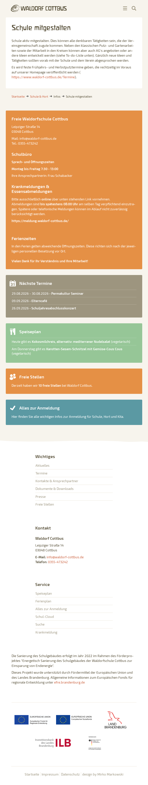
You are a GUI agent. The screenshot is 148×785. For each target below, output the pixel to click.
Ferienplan (43, 601)
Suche (40, 624)
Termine (41, 473)
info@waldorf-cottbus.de (37, 138)
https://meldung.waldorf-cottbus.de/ (40, 221)
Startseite (32, 774)
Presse (40, 496)
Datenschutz (70, 774)
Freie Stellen (44, 504)
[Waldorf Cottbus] (39, 8)
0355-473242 (28, 143)
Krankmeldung (46, 632)
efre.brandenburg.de (69, 682)
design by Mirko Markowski (102, 774)
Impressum (50, 774)
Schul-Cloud (44, 616)
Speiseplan (43, 593)
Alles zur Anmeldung (51, 609)
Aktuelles (42, 465)
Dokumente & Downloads (54, 488)
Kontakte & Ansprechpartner (56, 481)
